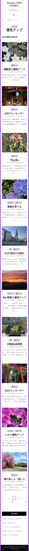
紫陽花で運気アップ (14, 69)
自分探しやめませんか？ (9, 531)
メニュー (14, 10)
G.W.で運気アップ (14, 434)
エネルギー (10, 202)
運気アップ (14, 65)
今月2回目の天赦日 (14, 253)
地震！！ (5, 523)
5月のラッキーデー (14, 390)
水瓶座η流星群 (14, 344)
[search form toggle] (14, 15)
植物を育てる (14, 206)
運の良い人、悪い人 (14, 479)
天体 (11, 340)
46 (12, 502)
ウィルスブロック (7, 527)
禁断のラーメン (7, 535)
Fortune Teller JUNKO (14, 4)
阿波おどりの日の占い (8, 519)
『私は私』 (14, 160)
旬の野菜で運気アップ (14, 297)
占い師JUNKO (12, 72)
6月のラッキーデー (14, 113)
